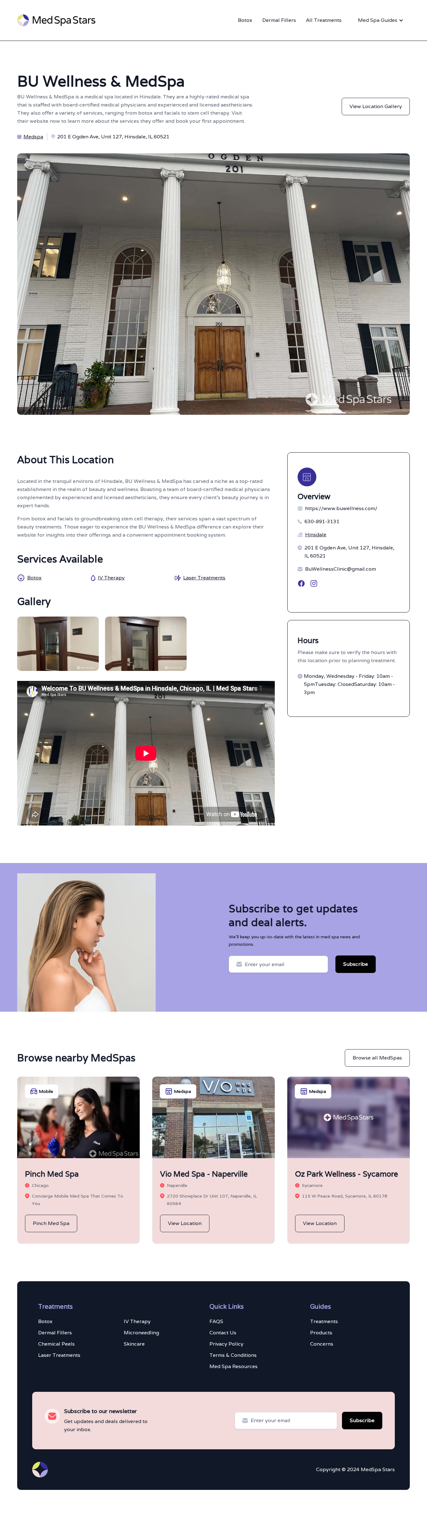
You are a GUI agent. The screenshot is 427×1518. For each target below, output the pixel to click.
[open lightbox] (58, 644)
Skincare (134, 1344)
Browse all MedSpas (377, 1057)
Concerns (321, 1344)
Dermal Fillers (279, 20)
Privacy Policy (226, 1344)
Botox (245, 20)
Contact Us (222, 1332)
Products (321, 1332)
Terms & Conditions (233, 1355)
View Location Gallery (375, 106)
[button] (381, 20)
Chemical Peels (56, 1344)
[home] (56, 20)
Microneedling (141, 1332)
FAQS (216, 1321)
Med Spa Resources (233, 1366)
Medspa (33, 136)
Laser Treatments (59, 1355)
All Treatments (324, 20)
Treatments (324, 1321)
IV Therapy (137, 1321)
